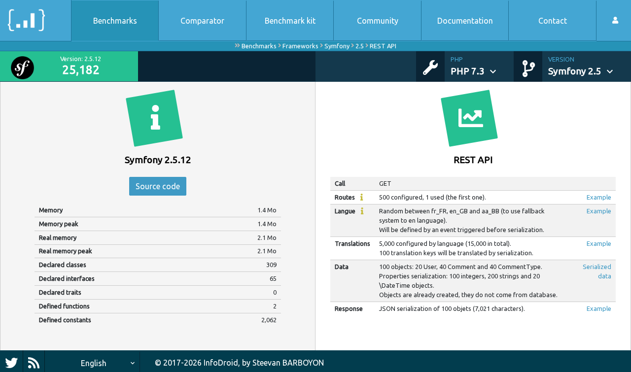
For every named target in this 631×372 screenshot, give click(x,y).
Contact (552, 20)
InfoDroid (221, 362)
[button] (482, 66)
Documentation (465, 20)
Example (599, 197)
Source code (158, 186)
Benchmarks (115, 20)
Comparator (202, 20)
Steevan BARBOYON (288, 362)
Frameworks (300, 45)
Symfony (337, 45)
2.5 (359, 45)
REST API (383, 45)
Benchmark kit (290, 20)
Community (377, 20)
